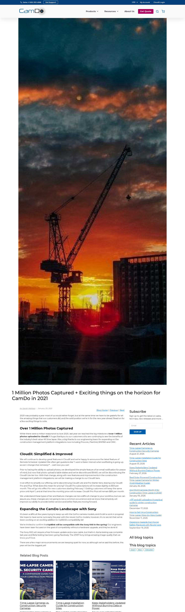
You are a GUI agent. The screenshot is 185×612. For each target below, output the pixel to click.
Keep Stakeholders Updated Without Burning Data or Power (108, 605)
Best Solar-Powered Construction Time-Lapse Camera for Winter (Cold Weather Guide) (146, 480)
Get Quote (145, 11)
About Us (129, 11)
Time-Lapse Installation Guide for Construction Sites (70, 605)
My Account (145, 2)
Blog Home (102, 410)
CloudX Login (159, 2)
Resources (110, 11)
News (140, 549)
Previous (114, 410)
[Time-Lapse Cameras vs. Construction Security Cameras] (36, 580)
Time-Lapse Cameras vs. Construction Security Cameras (34, 605)
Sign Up (137, 432)
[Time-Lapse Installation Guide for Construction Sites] (72, 580)
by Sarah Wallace (27, 408)
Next (122, 410)
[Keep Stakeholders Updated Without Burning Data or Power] (109, 580)
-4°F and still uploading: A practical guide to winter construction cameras (146, 503)
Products (91, 11)
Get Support (50, 2)
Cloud (133, 549)
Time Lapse (149, 549)
